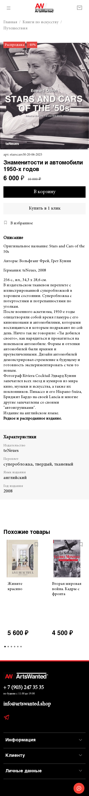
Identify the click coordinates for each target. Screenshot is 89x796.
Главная (10, 22)
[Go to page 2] (8, 646)
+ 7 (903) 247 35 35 (23, 687)
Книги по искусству (40, 22)
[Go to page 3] (11, 646)
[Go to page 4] (14, 646)
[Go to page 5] (17, 646)
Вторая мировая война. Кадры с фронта (66, 589)
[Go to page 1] (5, 646)
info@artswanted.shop (27, 704)
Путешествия (15, 28)
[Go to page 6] (21, 646)
